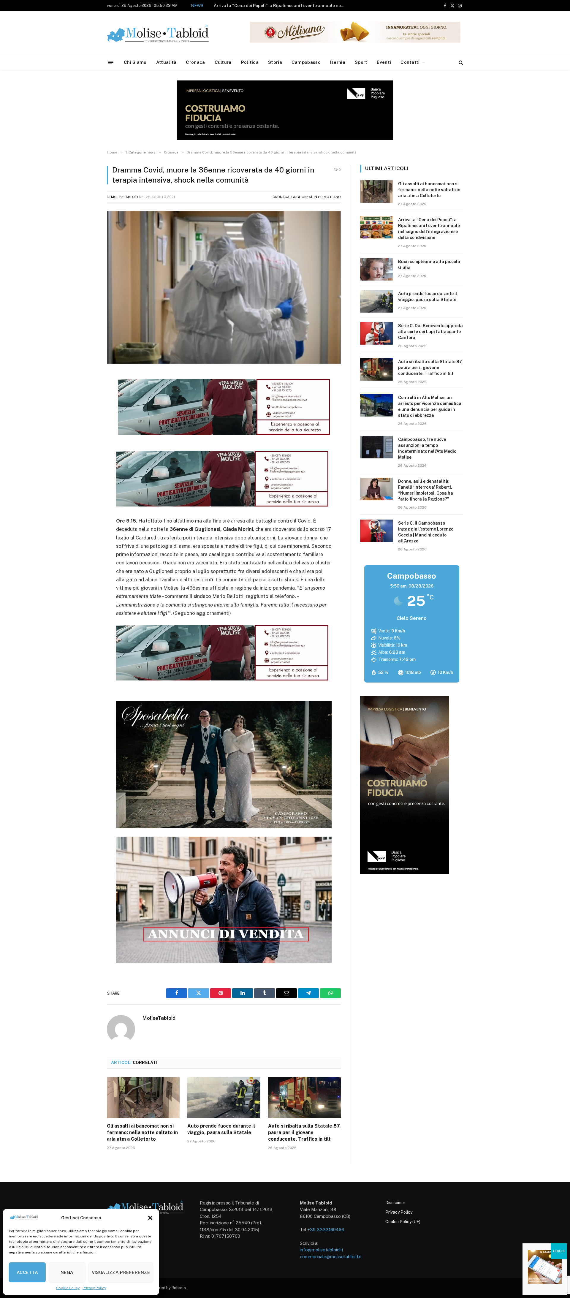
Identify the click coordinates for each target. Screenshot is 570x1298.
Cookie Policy (68, 1288)
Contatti (409, 62)
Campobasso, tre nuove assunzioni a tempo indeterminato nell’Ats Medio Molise (427, 448)
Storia (275, 62)
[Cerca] (460, 62)
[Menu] (110, 62)
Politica (250, 62)
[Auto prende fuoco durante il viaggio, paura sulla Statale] (223, 1097)
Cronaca (195, 62)
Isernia (337, 62)
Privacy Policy (94, 1288)
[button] (150, 1218)
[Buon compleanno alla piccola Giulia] (376, 269)
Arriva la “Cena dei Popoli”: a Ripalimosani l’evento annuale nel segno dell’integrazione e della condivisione (429, 228)
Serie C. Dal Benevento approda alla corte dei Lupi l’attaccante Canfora (430, 331)
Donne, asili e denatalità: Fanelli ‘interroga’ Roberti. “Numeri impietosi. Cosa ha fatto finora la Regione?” (425, 490)
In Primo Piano (327, 197)
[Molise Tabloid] (166, 33)
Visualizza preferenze (121, 1272)
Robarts (179, 1288)
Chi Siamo (135, 62)
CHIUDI (559, 1251)
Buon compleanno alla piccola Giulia (295, 5)
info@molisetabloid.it (321, 1249)
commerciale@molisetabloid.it (331, 1256)
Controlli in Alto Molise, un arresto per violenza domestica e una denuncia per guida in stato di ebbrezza (429, 406)
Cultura (223, 62)
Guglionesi (301, 197)
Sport (361, 62)
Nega (67, 1272)
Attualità (166, 62)
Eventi (384, 62)
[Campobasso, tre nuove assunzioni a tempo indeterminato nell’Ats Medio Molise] (376, 447)
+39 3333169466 (325, 1229)
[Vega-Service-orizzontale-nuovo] (222, 505)
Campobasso (306, 62)
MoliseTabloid (124, 197)
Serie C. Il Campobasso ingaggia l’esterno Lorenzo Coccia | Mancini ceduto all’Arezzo (425, 532)
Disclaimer (395, 1202)
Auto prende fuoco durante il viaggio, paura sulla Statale (221, 1129)
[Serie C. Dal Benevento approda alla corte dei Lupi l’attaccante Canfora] (376, 333)
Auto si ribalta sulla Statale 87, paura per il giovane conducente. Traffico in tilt (304, 1132)
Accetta (27, 1272)
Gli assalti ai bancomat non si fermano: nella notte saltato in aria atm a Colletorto (142, 1132)
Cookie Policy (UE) (402, 1221)
